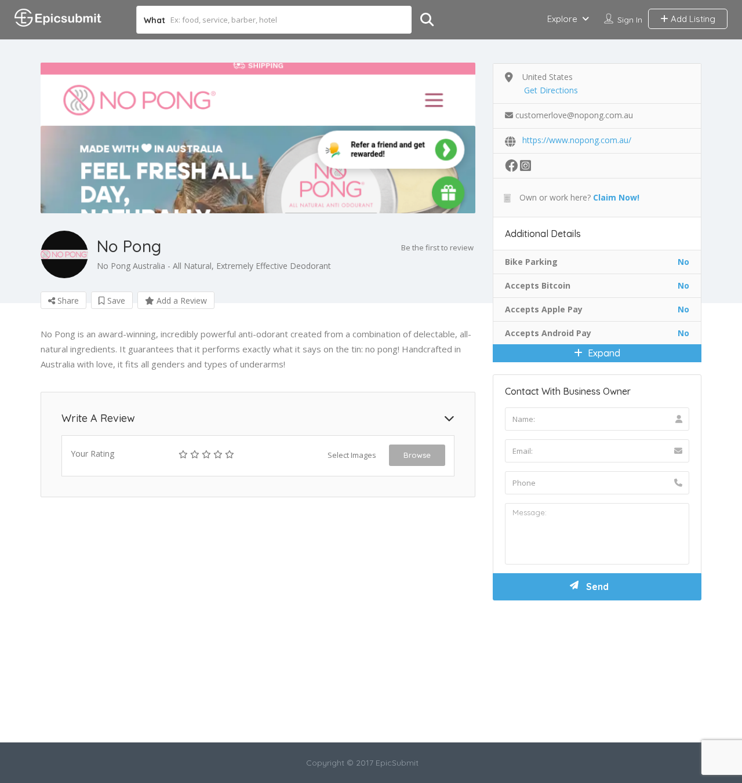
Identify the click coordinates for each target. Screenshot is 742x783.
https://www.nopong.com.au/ (576, 139)
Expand (602, 353)
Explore (562, 18)
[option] (258, 138)
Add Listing (691, 18)
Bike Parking (531, 261)
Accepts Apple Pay (544, 309)
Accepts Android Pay (548, 332)
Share (67, 300)
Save (115, 300)
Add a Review (180, 300)
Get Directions (551, 90)
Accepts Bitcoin (537, 285)
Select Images (352, 455)
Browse (417, 455)
